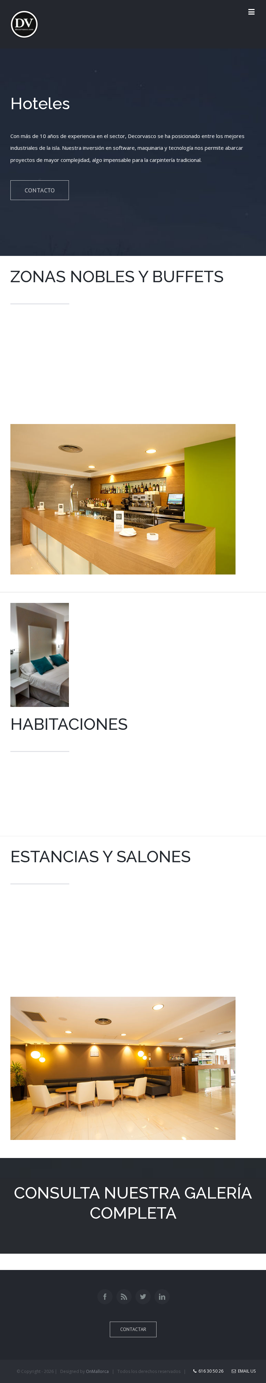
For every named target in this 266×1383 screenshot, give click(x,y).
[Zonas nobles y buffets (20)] (123, 429)
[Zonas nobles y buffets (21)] (123, 1002)
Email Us (246, 1371)
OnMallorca (97, 1371)
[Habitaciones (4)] (39, 608)
